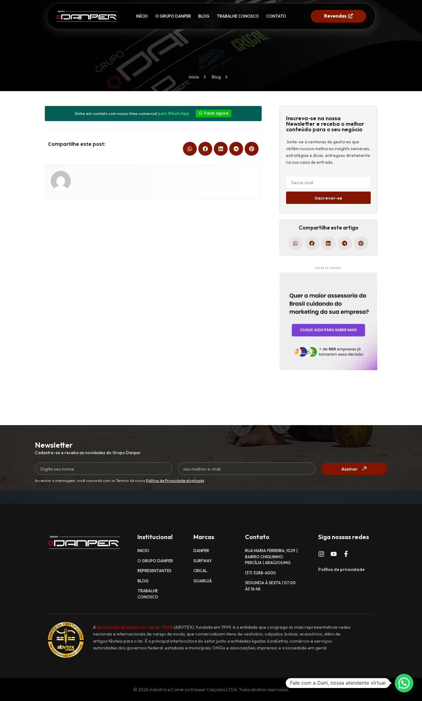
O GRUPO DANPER (173, 16)
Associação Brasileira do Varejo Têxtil (135, 627)
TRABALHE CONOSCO (238, 16)
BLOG (203, 16)
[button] (190, 149)
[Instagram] (321, 554)
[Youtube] (334, 554)
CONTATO (276, 16)
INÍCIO (142, 16)
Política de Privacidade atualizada (175, 480)
